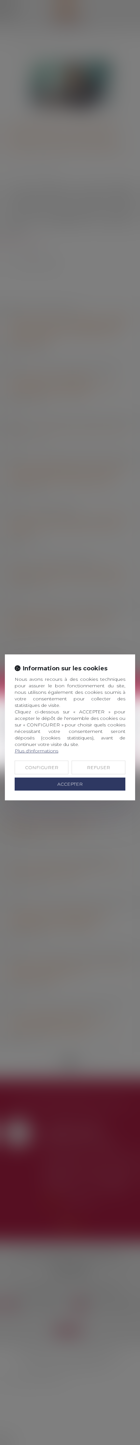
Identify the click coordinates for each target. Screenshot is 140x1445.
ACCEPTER (70, 784)
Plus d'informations (36, 751)
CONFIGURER (41, 767)
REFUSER (98, 767)
